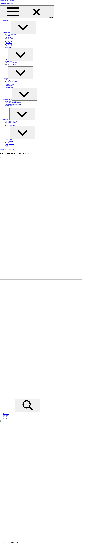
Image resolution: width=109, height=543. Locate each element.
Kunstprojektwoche (11, 80)
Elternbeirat (9, 43)
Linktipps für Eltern (11, 122)
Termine (5, 65)
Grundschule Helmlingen (6, 3)
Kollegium (9, 40)
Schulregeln (9, 45)
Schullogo (8, 37)
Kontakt (8, 147)
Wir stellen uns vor (11, 34)
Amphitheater (9, 82)
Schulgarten (9, 85)
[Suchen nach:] (7, 411)
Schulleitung (9, 38)
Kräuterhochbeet (10, 84)
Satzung (8, 145)
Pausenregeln (9, 47)
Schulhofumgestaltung (12, 81)
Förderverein (6, 138)
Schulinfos (9, 44)
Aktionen (5, 78)
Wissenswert (6, 119)
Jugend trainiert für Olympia (13, 104)
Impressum (6, 414)
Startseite (5, 20)
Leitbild (8, 35)
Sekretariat (9, 41)
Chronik (8, 124)
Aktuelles (5, 59)
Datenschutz (6, 415)
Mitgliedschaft (10, 144)
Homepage (9, 105)
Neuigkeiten (9, 139)
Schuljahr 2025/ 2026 (11, 63)
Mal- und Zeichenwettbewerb (13, 102)
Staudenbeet (9, 87)
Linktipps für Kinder (11, 121)
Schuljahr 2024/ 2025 (11, 64)
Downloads (9, 61)
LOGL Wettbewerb (11, 107)
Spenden (8, 142)
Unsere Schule (7, 32)
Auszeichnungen (7, 99)
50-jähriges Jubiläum (11, 125)
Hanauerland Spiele (11, 101)
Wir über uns (9, 141)
